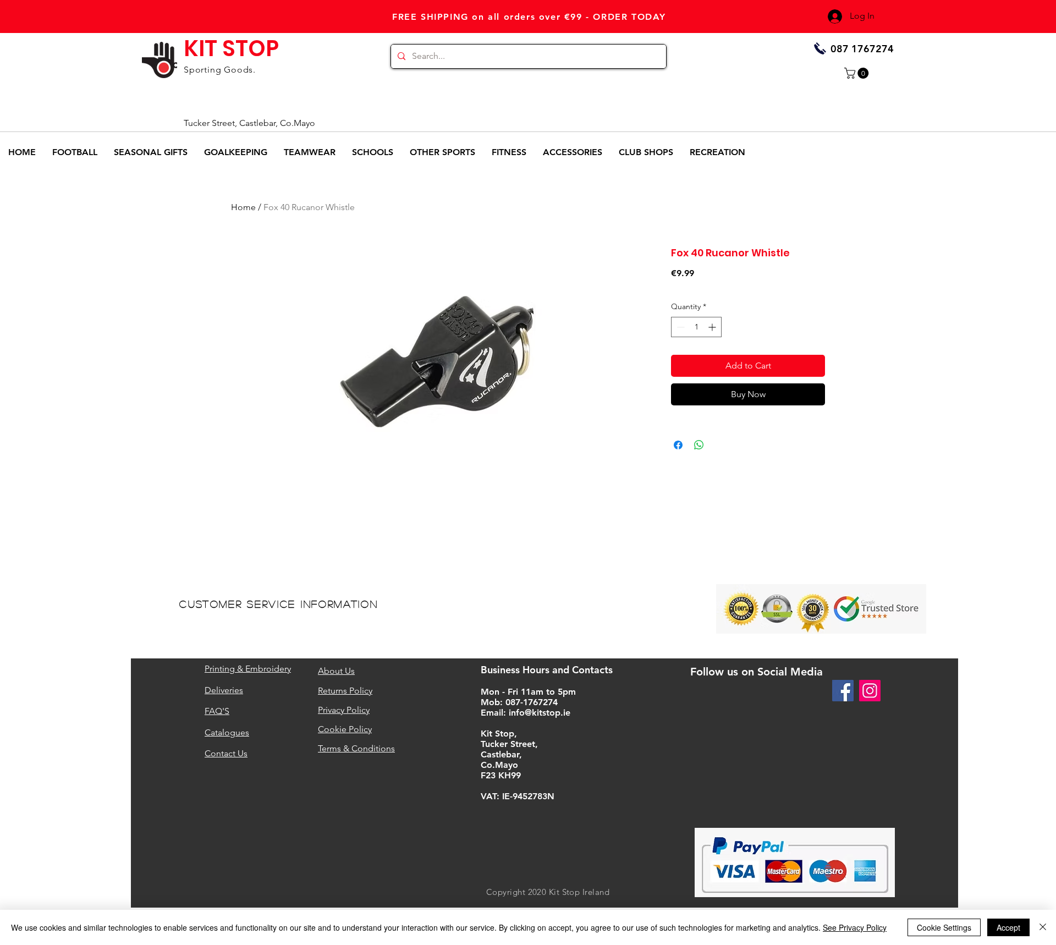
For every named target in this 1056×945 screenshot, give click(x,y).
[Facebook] (843, 690)
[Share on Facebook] (678, 445)
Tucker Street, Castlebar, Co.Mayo (249, 123)
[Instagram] (870, 690)
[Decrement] (679, 327)
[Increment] (713, 327)
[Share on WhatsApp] (699, 445)
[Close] (1042, 927)
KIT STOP (231, 48)
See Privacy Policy (855, 927)
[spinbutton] (696, 327)
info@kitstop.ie (539, 712)
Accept (1008, 927)
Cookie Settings (944, 927)
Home (243, 207)
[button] (857, 73)
